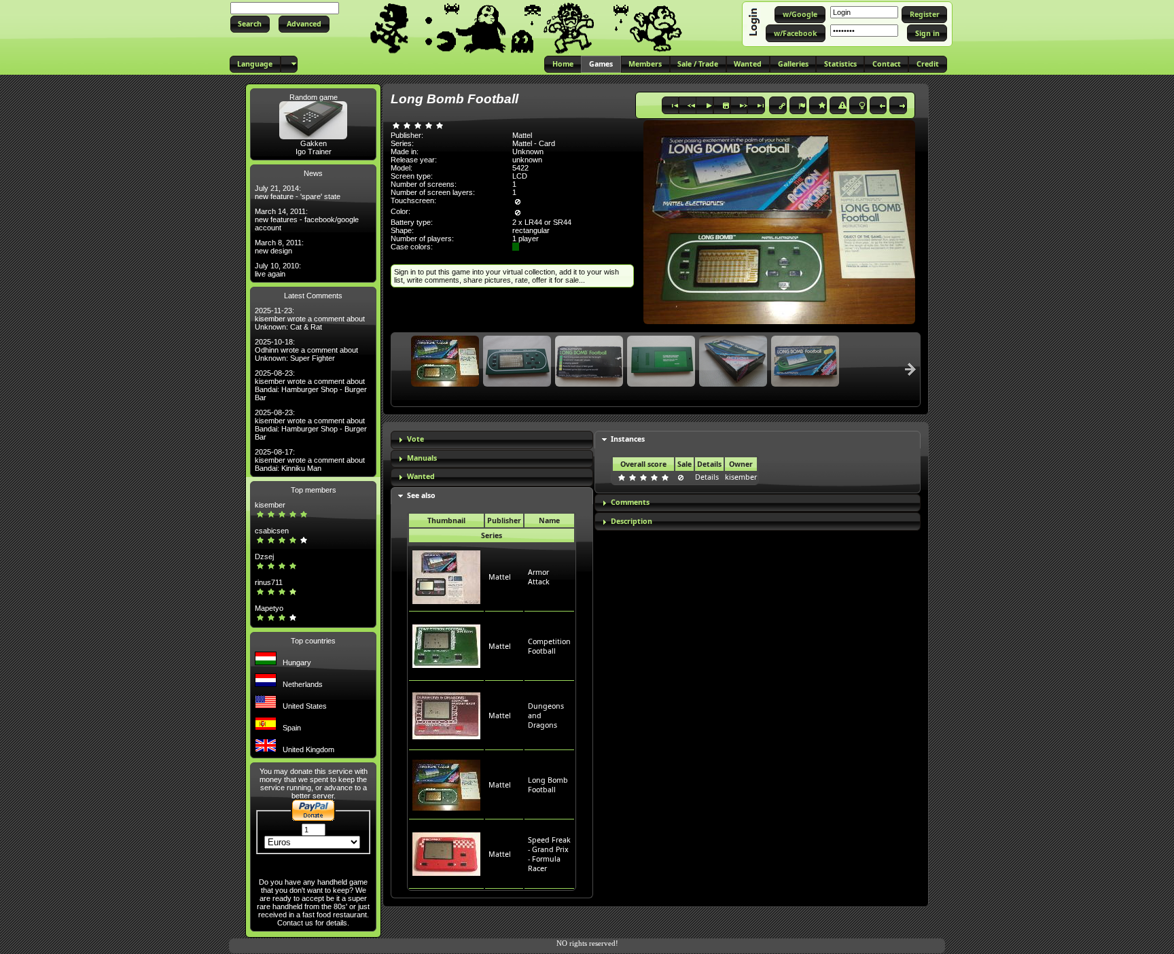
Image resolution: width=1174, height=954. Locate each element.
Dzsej (264, 556)
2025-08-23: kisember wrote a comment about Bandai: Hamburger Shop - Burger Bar (311, 385)
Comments (630, 502)
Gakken (313, 143)
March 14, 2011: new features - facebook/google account (307, 219)
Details (707, 477)
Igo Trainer (314, 151)
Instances (628, 439)
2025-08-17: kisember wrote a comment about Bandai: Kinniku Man (310, 460)
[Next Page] (910, 369)
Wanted (421, 476)
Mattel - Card (533, 143)
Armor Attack (539, 576)
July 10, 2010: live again (278, 270)
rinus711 (269, 582)
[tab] (492, 440)
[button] (250, 24)
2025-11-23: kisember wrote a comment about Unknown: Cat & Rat (310, 318)
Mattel (499, 577)
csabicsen (272, 531)
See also (421, 495)
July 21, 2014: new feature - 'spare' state (297, 192)
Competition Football (549, 646)
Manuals (422, 458)
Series (491, 535)
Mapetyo (269, 608)
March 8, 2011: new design (279, 246)
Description (631, 521)
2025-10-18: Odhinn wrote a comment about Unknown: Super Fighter (306, 350)
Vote (415, 439)
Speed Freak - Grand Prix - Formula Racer (549, 854)
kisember (270, 505)
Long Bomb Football (548, 784)
